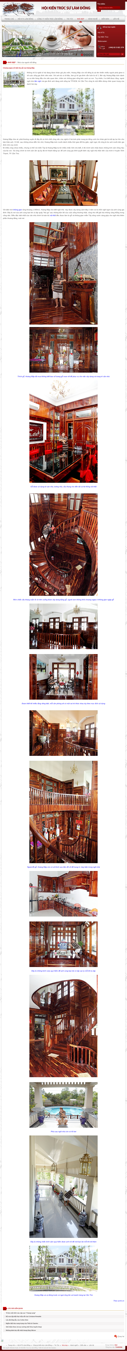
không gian (17, 210)
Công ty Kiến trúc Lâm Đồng (42, 1345)
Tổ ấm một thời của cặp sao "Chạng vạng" (21, 1313)
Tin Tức (56, 1345)
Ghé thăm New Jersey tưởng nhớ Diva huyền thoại (24, 1327)
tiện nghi (37, 81)
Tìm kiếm (101, 4)
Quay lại (121, 1336)
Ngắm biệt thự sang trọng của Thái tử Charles (22, 1323)
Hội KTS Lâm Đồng (23, 1345)
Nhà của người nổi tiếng (26, 62)
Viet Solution (52, 1348)
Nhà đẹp (12, 62)
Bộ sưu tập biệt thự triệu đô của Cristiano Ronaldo (23, 1316)
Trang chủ (11, 1345)
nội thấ (52, 215)
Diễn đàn (83, 1345)
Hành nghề (74, 1345)
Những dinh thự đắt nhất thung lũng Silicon (21, 1330)
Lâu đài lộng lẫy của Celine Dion (17, 1320)
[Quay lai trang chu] (63, 9)
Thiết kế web (42, 1348)
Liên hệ (91, 1345)
